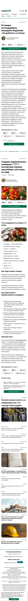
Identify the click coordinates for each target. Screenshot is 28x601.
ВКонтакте (8, 136)
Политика (3, 22)
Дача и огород (11, 174)
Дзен (11, 44)
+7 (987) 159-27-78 (13, 554)
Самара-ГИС (11, 140)
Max (5, 44)
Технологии (3, 469)
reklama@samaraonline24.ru (13, 556)
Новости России (4, 158)
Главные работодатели (14, 48)
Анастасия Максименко (12, 38)
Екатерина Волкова (11, 180)
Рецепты (4, 174)
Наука (2, 397)
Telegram (21, 44)
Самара (2, 491)
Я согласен (14, 599)
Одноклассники (21, 136)
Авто (2, 441)
